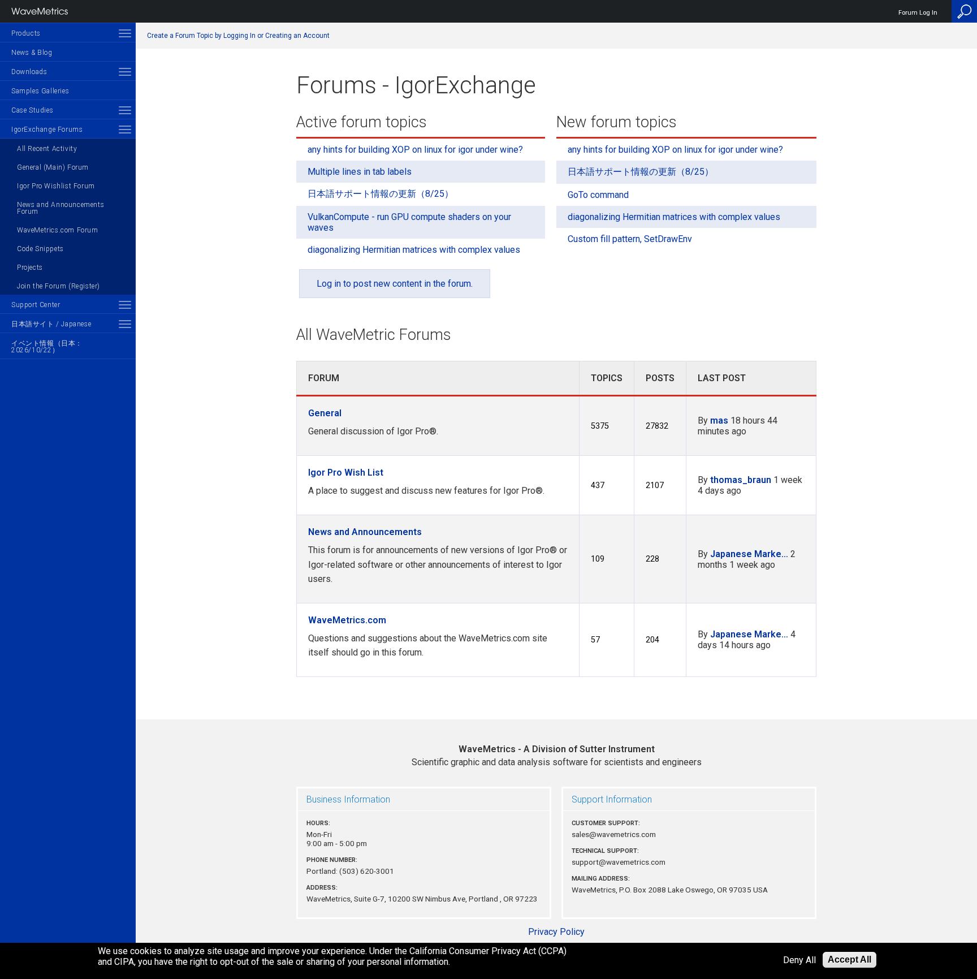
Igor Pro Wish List (345, 472)
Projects (30, 267)
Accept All (849, 959)
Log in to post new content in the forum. (395, 283)
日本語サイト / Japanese (51, 324)
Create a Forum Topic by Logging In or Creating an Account (238, 36)
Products (26, 33)
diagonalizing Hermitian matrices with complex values (414, 249)
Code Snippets (40, 249)
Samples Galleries (40, 91)
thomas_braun (740, 480)
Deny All (799, 960)
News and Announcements (365, 532)
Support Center (35, 305)
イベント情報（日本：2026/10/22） (47, 346)
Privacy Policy (556, 931)
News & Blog (32, 53)
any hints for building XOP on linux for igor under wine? (415, 149)
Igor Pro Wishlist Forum (56, 186)
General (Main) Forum (53, 167)
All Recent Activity (47, 149)
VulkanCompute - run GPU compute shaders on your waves (409, 222)
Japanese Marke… (749, 554)
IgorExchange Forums (47, 129)
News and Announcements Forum (60, 208)
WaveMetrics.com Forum (57, 230)
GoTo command (598, 194)
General (324, 413)
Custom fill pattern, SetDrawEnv (630, 239)
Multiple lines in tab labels (360, 171)
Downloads (29, 72)
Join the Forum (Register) (58, 286)
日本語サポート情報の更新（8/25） (380, 193)
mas (719, 420)
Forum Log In (917, 12)
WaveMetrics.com (347, 620)
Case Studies (32, 110)
